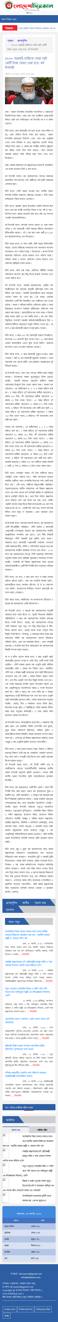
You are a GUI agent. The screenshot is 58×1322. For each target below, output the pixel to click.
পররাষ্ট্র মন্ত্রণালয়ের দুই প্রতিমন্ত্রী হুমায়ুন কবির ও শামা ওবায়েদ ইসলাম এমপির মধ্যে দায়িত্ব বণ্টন (27, 1156)
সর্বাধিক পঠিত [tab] (42, 1130)
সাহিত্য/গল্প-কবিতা (43, 1309)
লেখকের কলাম (9, 1309)
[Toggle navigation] (54, 19)
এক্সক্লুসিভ (21, 40)
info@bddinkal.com (31, 1277)
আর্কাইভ (10, 1120)
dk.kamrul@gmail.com (30, 1273)
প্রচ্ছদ (10, 40)
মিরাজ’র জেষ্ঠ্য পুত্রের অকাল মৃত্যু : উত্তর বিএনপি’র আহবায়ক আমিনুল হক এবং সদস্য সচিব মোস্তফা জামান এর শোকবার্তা (28, 1186)
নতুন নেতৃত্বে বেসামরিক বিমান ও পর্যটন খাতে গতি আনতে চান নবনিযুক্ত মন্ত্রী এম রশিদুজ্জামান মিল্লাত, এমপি (27, 992)
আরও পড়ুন (14, 922)
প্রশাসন (10, 910)
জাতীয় (26, 903)
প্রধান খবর (40, 903)
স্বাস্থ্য (6, 1315)
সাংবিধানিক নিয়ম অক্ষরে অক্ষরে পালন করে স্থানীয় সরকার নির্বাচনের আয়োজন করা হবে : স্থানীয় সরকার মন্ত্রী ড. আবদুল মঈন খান (27, 935)
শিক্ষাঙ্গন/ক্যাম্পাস (26, 1309)
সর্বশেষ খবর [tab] (16, 1130)
